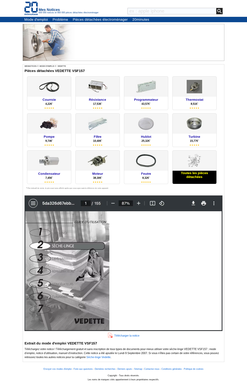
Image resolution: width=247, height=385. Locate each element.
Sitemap (138, 369)
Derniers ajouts (124, 369)
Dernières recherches (105, 369)
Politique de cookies (193, 369)
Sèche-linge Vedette (98, 357)
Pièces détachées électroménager (100, 19)
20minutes (140, 19)
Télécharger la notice (126, 335)
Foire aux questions (83, 369)
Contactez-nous (151, 369)
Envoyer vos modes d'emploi (58, 369)
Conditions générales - (172, 369)
